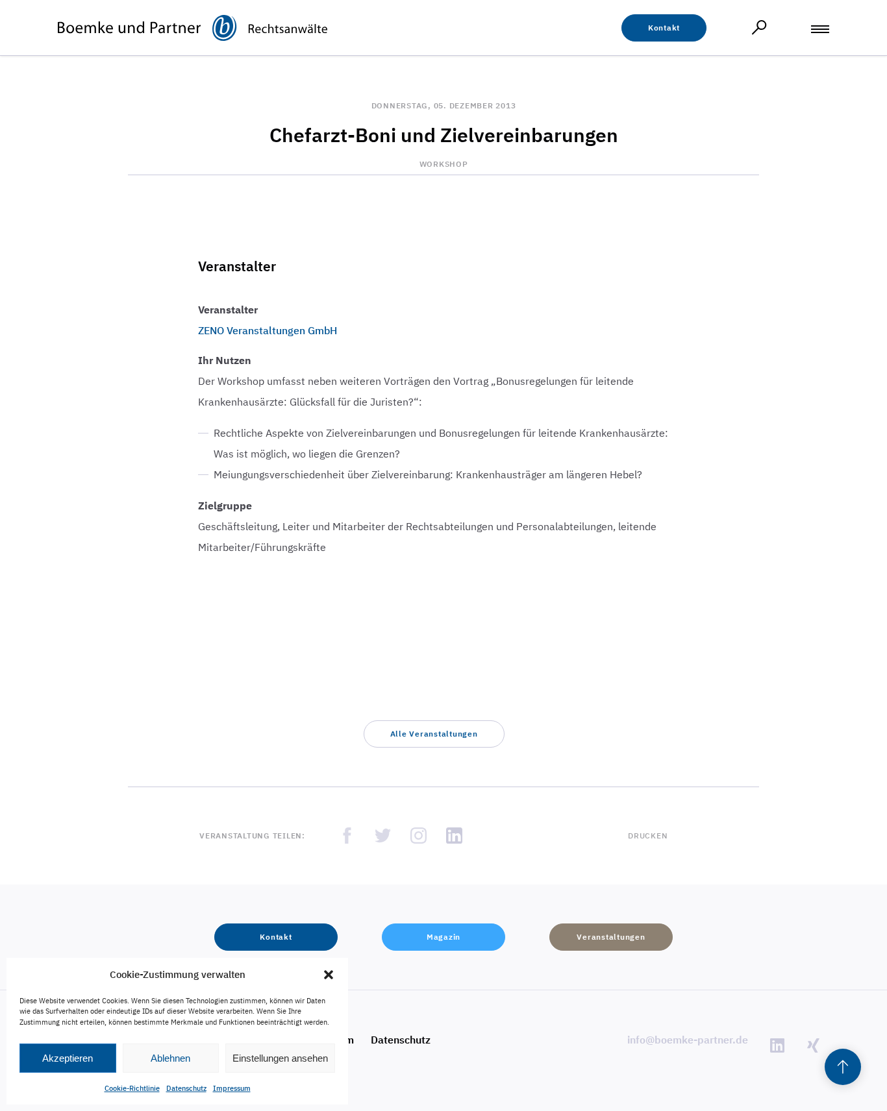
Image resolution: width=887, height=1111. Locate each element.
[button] (328, 974)
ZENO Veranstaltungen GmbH (267, 330)
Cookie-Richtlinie (132, 1088)
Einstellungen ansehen (280, 1058)
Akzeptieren (67, 1058)
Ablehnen (170, 1058)
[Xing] (813, 1045)
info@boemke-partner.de (687, 1039)
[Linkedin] (777, 1045)
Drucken (648, 835)
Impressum (232, 1088)
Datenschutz (186, 1088)
